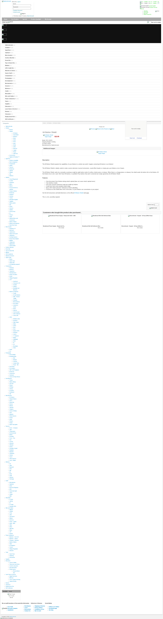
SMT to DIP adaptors (14, 370)
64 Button (15, 133)
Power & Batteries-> (10, 98)
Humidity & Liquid (13, 448)
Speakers (11, 484)
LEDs (14, 146)
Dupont (11, 533)
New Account (30, 16)
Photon (11, 385)
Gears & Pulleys (13, 410)
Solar (10, 543)
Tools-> (7, 101)
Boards (11, 129)
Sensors (11, 167)
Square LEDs (16, 330)
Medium (15, 359)
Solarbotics (12, 235)
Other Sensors (12, 458)
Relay (10, 419)
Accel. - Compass (13, 427)
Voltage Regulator (13, 277)
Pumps (11, 417)
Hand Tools (12, 554)
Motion (10, 434)
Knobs (10, 276)
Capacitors (11, 271)
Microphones (12, 482)
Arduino (7, 128)
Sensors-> (8, 86)
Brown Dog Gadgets (14, 238)
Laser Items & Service (11, 574)
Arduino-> (7, 47)
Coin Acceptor (16, 312)
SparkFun (8, 158)
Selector (15, 310)
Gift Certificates (9, 119)
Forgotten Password (17, 10)
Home (5, 19)
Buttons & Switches (13, 291)
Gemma (11, 196)
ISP (10, 393)
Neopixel (11, 194)
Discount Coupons (12, 608)
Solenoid (11, 407)
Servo (10, 400)
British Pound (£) (147, 14)
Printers (11, 214)
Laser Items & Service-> (11, 109)
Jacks (10, 492)
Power (14, 151)
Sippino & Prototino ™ (14, 157)
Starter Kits (12, 262)
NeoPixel (15, 320)
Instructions (27, 609)
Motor (14, 138)
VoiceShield (15, 134)
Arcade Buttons (16, 295)
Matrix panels (12, 203)
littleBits (11, 240)
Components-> (9, 75)
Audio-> (7, 91)
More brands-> (9, 55)
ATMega (11, 387)
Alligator (11, 509)
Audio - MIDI (12, 523)
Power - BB (15, 364)
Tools (7, 552)
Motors (11, 185)
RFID (10, 473)
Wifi (10, 470)
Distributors (27, 606)
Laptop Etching (12, 581)
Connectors (12, 373)
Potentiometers (12, 272)
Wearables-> (8, 93)
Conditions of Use (39, 609)
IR (13, 342)
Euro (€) (145, 13)
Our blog (51, 610)
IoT (10, 463)
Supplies (7, 104)
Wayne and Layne (13, 233)
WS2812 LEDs (16, 318)
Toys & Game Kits (10, 63)
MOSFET (11, 269)
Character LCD (16, 283)
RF (10, 472)
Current (11, 441)
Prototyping (8, 352)
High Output (16, 322)
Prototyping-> (8, 78)
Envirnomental (12, 433)
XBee (10, 465)
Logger (14, 150)
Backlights (15, 346)
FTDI (10, 513)
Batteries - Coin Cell (13, 536)
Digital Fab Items (13, 576)
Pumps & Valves (13, 191)
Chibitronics (12, 242)
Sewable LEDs (12, 506)
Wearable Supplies (13, 199)
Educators (8, 560)
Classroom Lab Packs (14, 564)
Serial (14, 145)
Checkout (139, 138)
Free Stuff (10, 606)
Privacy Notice (39, 607)
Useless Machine (9, 58)
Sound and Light (13, 490)
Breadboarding (12, 356)
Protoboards (12, 163)
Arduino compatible (13, 160)
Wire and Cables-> (10, 96)
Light (10, 429)
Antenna (11, 477)
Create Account (16, 12)
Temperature (12, 431)
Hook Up (11, 519)
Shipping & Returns (40, 606)
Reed (14, 308)
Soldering (11, 555)
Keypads (15, 300)
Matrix (14, 337)
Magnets (11, 414)
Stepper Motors (13, 398)
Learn (26, 607)
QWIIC (11, 165)
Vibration (11, 444)
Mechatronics (9, 395)
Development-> (9, 81)
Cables (11, 494)
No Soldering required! (14, 264)
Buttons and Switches (14, 223)
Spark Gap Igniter (13, 424)
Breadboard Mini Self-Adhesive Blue (91, 226)
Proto (14, 141)
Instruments (12, 557)
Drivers (11, 404)
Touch (10, 456)
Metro (10, 184)
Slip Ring (11, 528)
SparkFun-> (8, 50)
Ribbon (11, 518)
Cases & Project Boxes (14, 376)
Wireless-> (8, 88)
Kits (10, 174)
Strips (14, 324)
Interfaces (15, 281)
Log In (18, 1)
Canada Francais (153, 7)
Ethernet (15, 148)
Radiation (11, 450)
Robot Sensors (12, 416)
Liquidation (10, 610)
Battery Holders (13, 221)
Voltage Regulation (13, 548)
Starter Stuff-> (9, 73)
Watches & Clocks (10, 70)
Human (11, 455)
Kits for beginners (13, 162)
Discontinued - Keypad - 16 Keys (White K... (132, 226)
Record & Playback (13, 487)
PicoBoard (11, 392)
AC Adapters (12, 545)
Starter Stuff (8, 257)
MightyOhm (12, 243)
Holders (15, 286)
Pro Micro (11, 390)
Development (9, 378)
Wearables (8, 497)
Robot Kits (11, 402)
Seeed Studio (12, 245)
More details (61, 227)
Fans (10, 412)
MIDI (10, 496)
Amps (10, 485)
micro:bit (11, 383)
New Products (15, 19)
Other (14, 347)
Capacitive (11, 453)
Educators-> (8, 106)
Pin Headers (12, 368)
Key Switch (15, 303)
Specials (25, 19)
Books (10, 259)
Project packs (12, 569)
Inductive (11, 443)
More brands (9, 226)
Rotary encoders (13, 274)
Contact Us (27, 610)
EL (10, 213)
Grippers (11, 409)
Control (11, 547)
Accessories (12, 155)
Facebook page (53, 608)
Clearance (8, 114)
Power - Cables (13, 521)
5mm (14, 327)
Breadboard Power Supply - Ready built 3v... (54, 226)
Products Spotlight (36, 19)
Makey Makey (12, 381)
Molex (10, 530)
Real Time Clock (13, 225)
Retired (7, 111)
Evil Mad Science (13, 237)
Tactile (14, 293)
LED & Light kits (9, 68)
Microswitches (16, 301)
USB (10, 514)
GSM (10, 475)
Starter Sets (12, 260)
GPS (10, 468)
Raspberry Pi (12, 228)
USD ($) (145, 11)
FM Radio (11, 479)
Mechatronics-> (9, 83)
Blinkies (7, 65)
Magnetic (11, 451)
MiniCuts (11, 577)
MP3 (10, 489)
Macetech (11, 230)
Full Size (15, 361)
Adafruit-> (7, 52)
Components (9, 266)
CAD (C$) (146, 12)
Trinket (11, 197)
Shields (11, 131)
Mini (14, 358)
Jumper (11, 511)
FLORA (11, 180)
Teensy (11, 388)
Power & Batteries (10, 535)
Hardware (11, 182)
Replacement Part (10, 116)
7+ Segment (16, 335)
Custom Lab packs (13, 565)
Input (14, 143)
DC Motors (11, 397)
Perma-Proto (12, 211)
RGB (14, 341)
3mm (14, 329)
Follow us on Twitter (54, 606)
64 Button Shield (78, 193)
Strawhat (15, 332)
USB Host (15, 153)
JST (10, 531)
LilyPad (11, 170)
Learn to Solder (12, 562)
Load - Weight (12, 460)
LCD (10, 279)
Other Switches (16, 313)
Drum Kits (8, 60)
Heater (11, 422)
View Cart (132, 138)
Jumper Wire (16, 363)
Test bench (12, 516)
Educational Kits (13, 567)
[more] (10, 591)
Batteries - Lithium (13, 538)
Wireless (15, 136)
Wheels (11, 405)
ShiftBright (15, 339)
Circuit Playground (13, 179)
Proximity (11, 436)
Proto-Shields (12, 354)
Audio (14, 139)
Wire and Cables (9, 508)
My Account (48, 19)
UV (14, 344)
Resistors (11, 267)
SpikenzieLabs (9, 45)
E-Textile (11, 504)
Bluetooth (11, 467)
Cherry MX (15, 315)
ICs (10, 351)
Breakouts (11, 168)
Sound (10, 446)
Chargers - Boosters (14, 540)
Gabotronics (12, 231)
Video (10, 525)
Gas (10, 439)
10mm (14, 325)
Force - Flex (12, 438)
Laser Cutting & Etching (14, 579)
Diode (10, 349)
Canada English (152, 5)
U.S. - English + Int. (154, 1)
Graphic (15, 284)
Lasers (14, 334)
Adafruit (7, 177)
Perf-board (11, 366)
